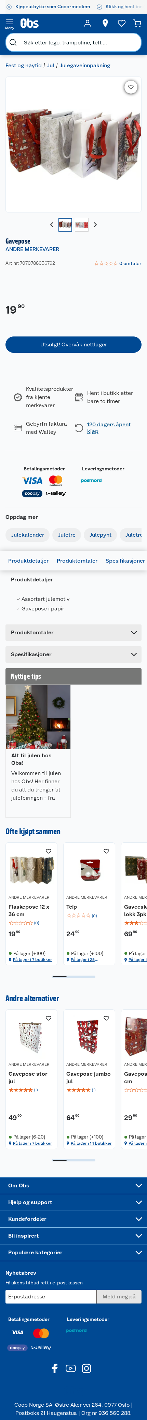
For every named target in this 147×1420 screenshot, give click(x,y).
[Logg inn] (87, 23)
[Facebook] (55, 1368)
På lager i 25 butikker (83, 959)
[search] (13, 42)
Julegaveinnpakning (84, 65)
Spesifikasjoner (125, 560)
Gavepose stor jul (28, 1078)
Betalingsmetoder (44, 468)
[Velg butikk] (105, 23)
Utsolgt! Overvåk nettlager (73, 344)
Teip (71, 907)
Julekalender (27, 535)
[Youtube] (71, 1368)
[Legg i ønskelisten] (131, 87)
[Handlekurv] (137, 23)
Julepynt (100, 535)
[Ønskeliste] (121, 23)
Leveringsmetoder (103, 468)
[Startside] (48, 23)
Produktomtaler (77, 560)
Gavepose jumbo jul (88, 1078)
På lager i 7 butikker (32, 959)
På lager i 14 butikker (91, 1143)
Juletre (67, 535)
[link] (118, 263)
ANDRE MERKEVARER (32, 249)
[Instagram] (86, 1368)
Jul (50, 65)
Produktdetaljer (28, 560)
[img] (31, 923)
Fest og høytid (23, 65)
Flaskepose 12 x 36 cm (29, 911)
